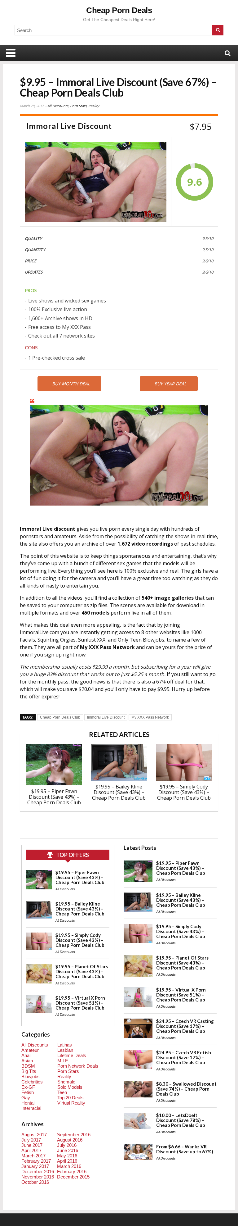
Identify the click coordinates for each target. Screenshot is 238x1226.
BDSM (28, 1066)
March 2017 (33, 1155)
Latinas (64, 1044)
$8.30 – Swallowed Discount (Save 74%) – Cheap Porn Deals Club (186, 1089)
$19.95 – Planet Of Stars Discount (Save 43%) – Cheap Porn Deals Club (81, 971)
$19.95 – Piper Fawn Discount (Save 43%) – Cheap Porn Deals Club (54, 797)
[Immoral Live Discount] (95, 182)
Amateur (30, 1050)
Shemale (66, 1081)
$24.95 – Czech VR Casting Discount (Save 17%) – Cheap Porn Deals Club (185, 1026)
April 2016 (67, 1161)
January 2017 (35, 1166)
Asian (27, 1060)
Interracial (31, 1108)
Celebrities (32, 1081)
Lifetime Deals (71, 1055)
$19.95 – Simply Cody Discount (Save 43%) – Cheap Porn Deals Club (184, 792)
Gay (25, 1097)
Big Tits (28, 1071)
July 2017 (31, 1139)
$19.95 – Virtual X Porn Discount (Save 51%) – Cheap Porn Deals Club (80, 1002)
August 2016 (69, 1139)
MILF (62, 1060)
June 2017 (31, 1145)
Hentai (27, 1103)
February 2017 (36, 1161)
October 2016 (35, 1182)
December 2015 (73, 1176)
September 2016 (73, 1134)
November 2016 (37, 1176)
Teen (62, 1092)
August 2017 (34, 1134)
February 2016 (71, 1171)
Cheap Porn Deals (119, 10)
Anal (25, 1055)
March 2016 (69, 1166)
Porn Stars (78, 105)
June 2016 (67, 1150)
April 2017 (31, 1150)
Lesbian (65, 1050)
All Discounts (57, 105)
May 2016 (67, 1155)
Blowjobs (30, 1076)
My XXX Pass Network (150, 717)
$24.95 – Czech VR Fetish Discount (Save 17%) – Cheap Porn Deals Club (183, 1057)
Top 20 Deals (70, 1097)
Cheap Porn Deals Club (60, 717)
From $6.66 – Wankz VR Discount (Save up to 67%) (184, 1149)
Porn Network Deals (77, 1066)
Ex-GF (28, 1087)
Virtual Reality (71, 1103)
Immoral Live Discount (106, 717)
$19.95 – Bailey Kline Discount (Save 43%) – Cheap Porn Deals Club (119, 792)
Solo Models (69, 1087)
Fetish (27, 1092)
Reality (93, 105)
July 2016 (67, 1145)
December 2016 (37, 1171)
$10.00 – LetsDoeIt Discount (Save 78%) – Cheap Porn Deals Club (180, 1120)
